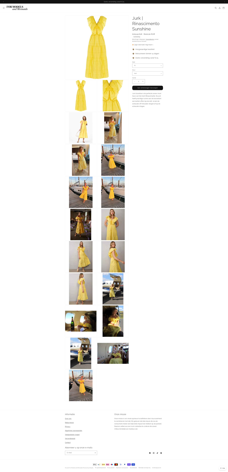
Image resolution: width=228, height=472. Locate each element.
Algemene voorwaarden (73, 430)
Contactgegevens (156, 467)
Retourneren (69, 422)
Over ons (68, 418)
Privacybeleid (110, 467)
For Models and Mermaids (76, 467)
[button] (4, 8)
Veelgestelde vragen (72, 434)
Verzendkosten (150, 39)
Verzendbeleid (70, 438)
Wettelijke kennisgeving (145, 467)
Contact (68, 442)
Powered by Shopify (88, 467)
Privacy (67, 426)
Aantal (134, 77)
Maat (133, 62)
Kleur (133, 70)
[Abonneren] (95, 453)
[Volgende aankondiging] (224, 1)
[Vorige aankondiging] (3, 1)
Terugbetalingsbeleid (100, 467)
